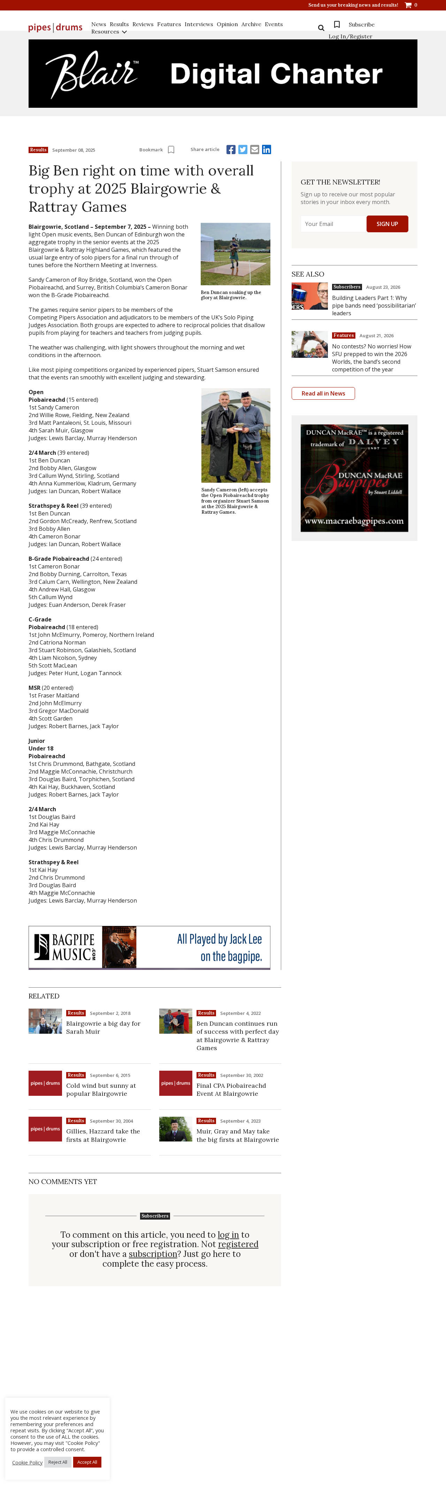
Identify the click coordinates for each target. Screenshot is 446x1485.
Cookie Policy (27, 1462)
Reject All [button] (57, 1462)
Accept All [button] (87, 1462)
